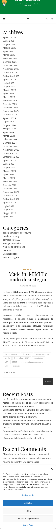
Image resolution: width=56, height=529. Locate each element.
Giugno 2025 (9, 86)
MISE (6, 366)
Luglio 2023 (8, 163)
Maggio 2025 (9, 90)
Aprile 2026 (8, 51)
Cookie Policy (28, 525)
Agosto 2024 (9, 118)
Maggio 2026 (9, 47)
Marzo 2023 (9, 177)
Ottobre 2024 (10, 114)
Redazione (11, 372)
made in (7, 250)
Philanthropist (10, 454)
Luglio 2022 (8, 206)
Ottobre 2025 (10, 72)
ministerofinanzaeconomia (32, 362)
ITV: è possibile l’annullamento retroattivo (23, 437)
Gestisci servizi (28, 495)
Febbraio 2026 (10, 58)
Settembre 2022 (11, 198)
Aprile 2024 (8, 132)
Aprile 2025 (8, 93)
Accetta (28, 503)
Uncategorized (10, 253)
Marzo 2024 (9, 135)
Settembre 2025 (11, 76)
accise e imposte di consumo (17, 232)
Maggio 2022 (9, 213)
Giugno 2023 (9, 167)
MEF (6, 362)
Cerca (48, 381)
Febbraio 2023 (10, 181)
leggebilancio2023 (21, 358)
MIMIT (14, 362)
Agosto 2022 (9, 202)
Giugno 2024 (9, 125)
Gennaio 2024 (10, 142)
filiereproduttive (42, 354)
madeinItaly (38, 358)
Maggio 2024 (9, 128)
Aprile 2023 (8, 174)
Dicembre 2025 (10, 65)
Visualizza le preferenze (28, 518)
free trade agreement (14, 246)
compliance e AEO (12, 239)
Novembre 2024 (11, 111)
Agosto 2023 (9, 160)
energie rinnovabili (12, 243)
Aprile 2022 (8, 216)
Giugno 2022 (9, 209)
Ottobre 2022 (10, 195)
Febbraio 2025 (10, 100)
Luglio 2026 (8, 40)
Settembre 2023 (11, 156)
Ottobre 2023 (10, 153)
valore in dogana (11, 257)
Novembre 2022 (11, 191)
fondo (7, 358)
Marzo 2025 (9, 97)
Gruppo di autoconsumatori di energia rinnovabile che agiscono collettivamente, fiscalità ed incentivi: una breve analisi (27, 458)
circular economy (11, 236)
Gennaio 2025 (10, 104)
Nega (28, 511)
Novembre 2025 (11, 68)
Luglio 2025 (8, 83)
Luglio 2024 (8, 121)
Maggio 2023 (9, 170)
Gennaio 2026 (10, 61)
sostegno (16, 366)
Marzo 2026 (9, 54)
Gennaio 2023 (10, 184)
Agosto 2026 (9, 37)
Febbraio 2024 (10, 139)
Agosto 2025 (9, 79)
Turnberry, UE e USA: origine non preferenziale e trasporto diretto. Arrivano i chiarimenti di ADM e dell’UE (27, 424)
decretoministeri (11, 354)
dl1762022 (27, 354)
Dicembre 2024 (10, 107)
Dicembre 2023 (10, 146)
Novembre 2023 (11, 149)
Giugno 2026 (9, 44)
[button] (51, 468)
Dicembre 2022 (10, 188)
